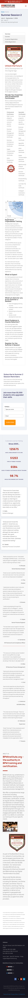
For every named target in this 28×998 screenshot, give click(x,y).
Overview (7, 34)
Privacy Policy (14, 994)
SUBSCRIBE (10, 422)
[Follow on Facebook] (15, 979)
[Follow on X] (18, 979)
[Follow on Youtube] (21, 979)
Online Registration (10, 42)
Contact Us (22, 994)
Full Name (7, 406)
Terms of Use (6, 994)
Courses (7, 36)
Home (2, 12)
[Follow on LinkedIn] (24, 979)
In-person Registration (11, 39)
